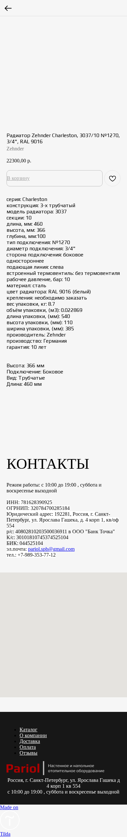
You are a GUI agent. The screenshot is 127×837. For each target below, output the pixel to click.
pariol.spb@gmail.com (51, 549)
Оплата (28, 747)
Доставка (30, 741)
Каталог (28, 729)
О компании (33, 735)
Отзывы (28, 753)
